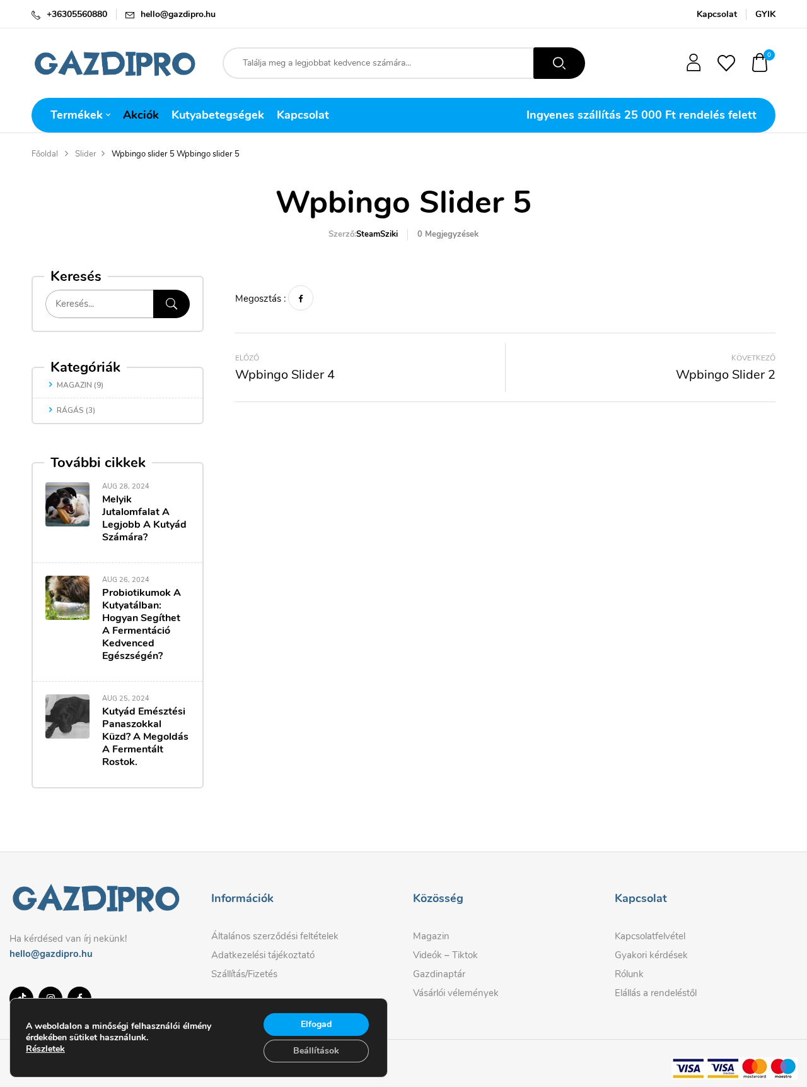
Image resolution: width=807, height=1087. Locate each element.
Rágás (70, 410)
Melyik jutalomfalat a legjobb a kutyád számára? (144, 518)
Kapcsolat (717, 14)
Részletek (45, 1049)
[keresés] (559, 63)
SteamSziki (377, 234)
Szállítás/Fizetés (244, 974)
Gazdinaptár (439, 974)
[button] (760, 63)
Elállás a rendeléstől (656, 993)
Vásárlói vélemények (456, 993)
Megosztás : (260, 298)
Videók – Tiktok (445, 955)
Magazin (74, 385)
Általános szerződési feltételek (275, 936)
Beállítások (316, 1051)
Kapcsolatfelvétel (650, 936)
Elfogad (316, 1024)
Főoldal (45, 154)
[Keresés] (171, 304)
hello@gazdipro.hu (178, 14)
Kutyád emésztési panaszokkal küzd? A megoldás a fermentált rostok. (145, 736)
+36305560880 (77, 14)
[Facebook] (300, 298)
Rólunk (629, 974)
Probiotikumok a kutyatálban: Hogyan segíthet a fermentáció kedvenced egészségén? (141, 624)
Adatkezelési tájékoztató (263, 955)
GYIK (765, 14)
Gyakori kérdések (651, 955)
